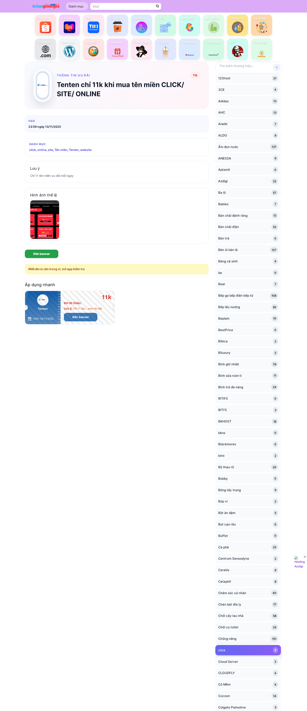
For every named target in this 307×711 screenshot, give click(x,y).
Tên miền (61, 150)
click (32, 150)
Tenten (74, 150)
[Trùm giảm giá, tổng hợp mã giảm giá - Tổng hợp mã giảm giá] (46, 6)
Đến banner (41, 254)
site (50, 150)
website (85, 150)
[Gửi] (157, 6)
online (41, 150)
